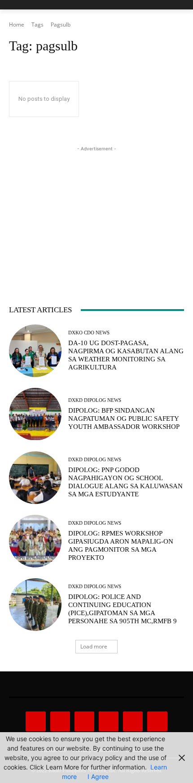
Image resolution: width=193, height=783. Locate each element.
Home (16, 24)
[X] (133, 721)
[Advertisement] (96, 209)
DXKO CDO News (89, 332)
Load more (93, 646)
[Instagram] (60, 721)
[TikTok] (108, 721)
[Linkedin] (84, 721)
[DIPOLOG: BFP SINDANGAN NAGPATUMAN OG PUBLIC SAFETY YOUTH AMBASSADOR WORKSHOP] (35, 414)
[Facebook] (35, 721)
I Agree (98, 776)
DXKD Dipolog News (94, 400)
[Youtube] (157, 721)
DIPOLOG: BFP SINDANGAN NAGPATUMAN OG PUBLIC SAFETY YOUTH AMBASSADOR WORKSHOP (124, 418)
